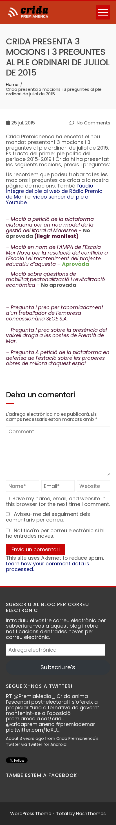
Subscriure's (58, 667)
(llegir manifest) (56, 236)
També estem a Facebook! (42, 775)
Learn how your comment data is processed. (47, 566)
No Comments (92, 123)
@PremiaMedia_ (34, 696)
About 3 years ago (25, 738)
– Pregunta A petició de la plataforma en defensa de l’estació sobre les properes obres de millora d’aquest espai (58, 358)
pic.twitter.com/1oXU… (32, 729)
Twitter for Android (47, 744)
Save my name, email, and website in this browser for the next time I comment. (58, 501)
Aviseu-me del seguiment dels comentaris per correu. (48, 516)
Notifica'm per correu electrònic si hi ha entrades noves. (55, 533)
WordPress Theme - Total (39, 813)
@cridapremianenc (30, 724)
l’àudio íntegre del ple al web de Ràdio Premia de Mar (54, 191)
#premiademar (75, 724)
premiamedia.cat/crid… (35, 718)
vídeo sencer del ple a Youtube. (47, 199)
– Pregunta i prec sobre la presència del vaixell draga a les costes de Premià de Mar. (56, 335)
